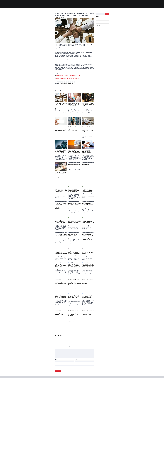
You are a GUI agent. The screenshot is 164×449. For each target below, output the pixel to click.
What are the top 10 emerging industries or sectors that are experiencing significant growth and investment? (88, 312)
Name (56, 359)
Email (76, 359)
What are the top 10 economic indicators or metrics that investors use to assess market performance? (74, 236)
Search (97, 12)
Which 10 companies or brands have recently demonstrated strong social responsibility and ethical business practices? (74, 205)
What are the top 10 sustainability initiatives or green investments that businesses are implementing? (61, 251)
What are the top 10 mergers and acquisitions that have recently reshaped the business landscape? (88, 251)
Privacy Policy (98, 22)
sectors (71, 83)
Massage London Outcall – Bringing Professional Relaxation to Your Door (68, 75)
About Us (97, 19)
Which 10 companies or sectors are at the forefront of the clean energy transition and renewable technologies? (74, 220)
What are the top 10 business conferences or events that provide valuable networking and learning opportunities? (60, 128)
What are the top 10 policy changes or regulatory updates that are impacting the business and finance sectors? (61, 281)
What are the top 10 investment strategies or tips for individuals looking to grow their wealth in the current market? (61, 221)
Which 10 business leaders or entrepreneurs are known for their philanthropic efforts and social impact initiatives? (61, 189)
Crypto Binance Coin (64, 377)
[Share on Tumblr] (70, 82)
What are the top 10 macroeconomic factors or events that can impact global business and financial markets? (88, 167)
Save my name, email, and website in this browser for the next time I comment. (69, 367)
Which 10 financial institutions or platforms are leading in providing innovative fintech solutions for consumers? (88, 189)
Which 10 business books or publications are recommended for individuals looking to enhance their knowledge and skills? (88, 106)
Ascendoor (77, 377)
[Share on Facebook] (58, 82)
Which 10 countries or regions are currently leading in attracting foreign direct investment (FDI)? (88, 297)
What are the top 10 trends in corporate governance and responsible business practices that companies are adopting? (61, 152)
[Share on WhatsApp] (64, 82)
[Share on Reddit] (68, 82)
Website (56, 363)
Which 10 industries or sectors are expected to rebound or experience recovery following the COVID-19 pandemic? (74, 166)
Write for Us (97, 24)
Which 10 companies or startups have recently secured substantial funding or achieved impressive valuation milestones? (74, 313)
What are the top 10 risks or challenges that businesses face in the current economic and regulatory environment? (74, 152)
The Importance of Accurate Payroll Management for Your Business (67, 78)
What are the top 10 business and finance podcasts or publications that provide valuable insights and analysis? (88, 220)
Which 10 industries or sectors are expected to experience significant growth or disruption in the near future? (88, 205)
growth (69, 83)
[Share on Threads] (72, 82)
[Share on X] (60, 82)
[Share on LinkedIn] (62, 82)
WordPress (85, 377)
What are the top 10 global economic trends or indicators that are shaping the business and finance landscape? (61, 312)
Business (59, 83)
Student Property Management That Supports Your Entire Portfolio (67, 76)
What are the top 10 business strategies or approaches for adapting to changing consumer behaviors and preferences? (60, 175)
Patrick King (56, 17)
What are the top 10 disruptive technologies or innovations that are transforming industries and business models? (74, 298)
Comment (57, 348)
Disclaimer (97, 21)
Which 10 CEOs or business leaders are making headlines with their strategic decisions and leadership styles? (60, 297)
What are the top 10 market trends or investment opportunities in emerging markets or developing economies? (73, 190)
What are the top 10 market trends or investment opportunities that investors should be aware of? (87, 281)
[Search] (108, 9)
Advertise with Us (98, 25)
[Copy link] (74, 82)
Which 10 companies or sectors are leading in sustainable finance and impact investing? (88, 152)
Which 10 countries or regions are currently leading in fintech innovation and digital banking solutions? (61, 236)
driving (66, 83)
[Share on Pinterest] (66, 82)
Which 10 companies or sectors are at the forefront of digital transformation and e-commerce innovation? (74, 128)
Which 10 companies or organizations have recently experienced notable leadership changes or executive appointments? (87, 237)
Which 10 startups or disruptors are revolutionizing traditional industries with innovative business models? (74, 251)
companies (63, 83)
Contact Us (97, 18)
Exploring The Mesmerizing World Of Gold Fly (60, 335)
